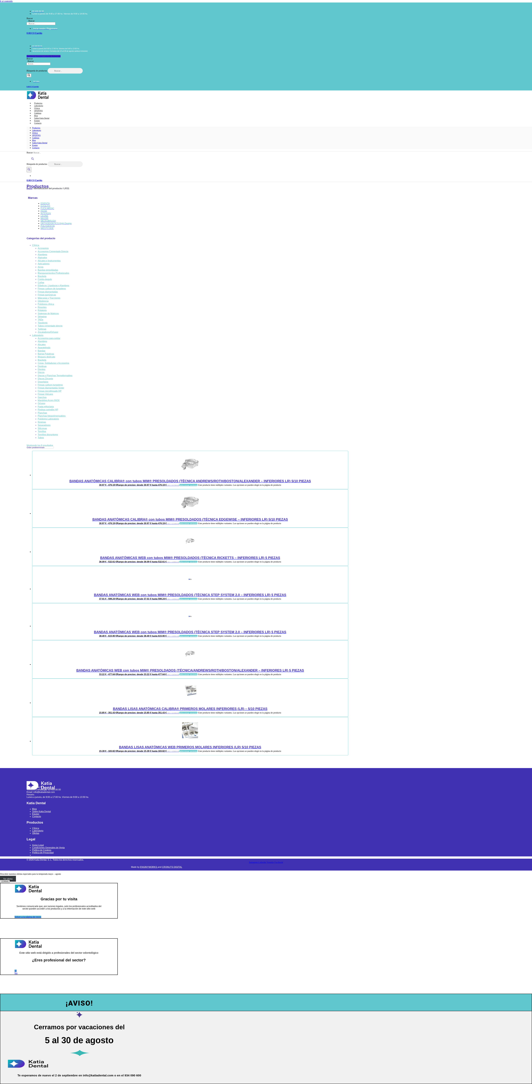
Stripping (42, 316)
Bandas (41, 351)
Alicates (42, 344)
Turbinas (42, 329)
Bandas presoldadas (48, 270)
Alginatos (42, 257)
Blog (34, 140)
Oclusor (41, 403)
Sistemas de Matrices (48, 313)
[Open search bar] (32, 160)
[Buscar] (29, 75)
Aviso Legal (38, 845)
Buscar (30, 18)
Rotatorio (42, 310)
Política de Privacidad (43, 852)
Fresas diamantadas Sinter (51, 388)
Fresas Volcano (45, 394)
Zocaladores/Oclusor (48, 332)
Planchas (42, 413)
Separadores (44, 425)
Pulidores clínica (46, 304)
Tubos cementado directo (50, 326)
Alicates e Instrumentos (49, 261)
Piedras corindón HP (48, 409)
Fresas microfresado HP (50, 391)
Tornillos (42, 431)
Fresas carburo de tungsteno (52, 288)
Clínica (35, 133)
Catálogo (35, 138)
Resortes (42, 307)
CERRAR (5, 881)
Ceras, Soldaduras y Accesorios (53, 363)
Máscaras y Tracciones (49, 298)
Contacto (37, 123)
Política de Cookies (41, 850)
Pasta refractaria (46, 406)
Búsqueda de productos (37, 71)
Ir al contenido (6, 1)
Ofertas (35, 833)
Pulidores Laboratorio (48, 419)
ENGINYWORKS (149, 867)
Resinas (42, 422)
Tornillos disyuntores (48, 434)
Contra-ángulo (45, 279)
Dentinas (42, 366)
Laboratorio (36, 130)
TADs (40, 319)
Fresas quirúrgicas (47, 295)
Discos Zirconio (45, 378)
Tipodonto (43, 323)
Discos (41, 372)
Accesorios (43, 248)
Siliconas (42, 428)
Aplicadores (43, 264)
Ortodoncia (43, 301)
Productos (36, 128)
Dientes (41, 369)
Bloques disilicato (46, 357)
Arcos (40, 267)
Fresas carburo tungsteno (50, 385)
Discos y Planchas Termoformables (55, 375)
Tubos (41, 437)
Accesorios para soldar (49, 338)
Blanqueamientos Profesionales (53, 273)
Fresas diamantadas (48, 292)
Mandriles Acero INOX (49, 400)
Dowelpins (43, 382)
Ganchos (42, 397)
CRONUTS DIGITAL (172, 867)
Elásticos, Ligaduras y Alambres (53, 285)
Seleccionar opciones (188, 485)
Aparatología (44, 347)
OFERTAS (36, 135)
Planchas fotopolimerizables (52, 416)
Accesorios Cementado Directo (53, 251)
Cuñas (41, 282)
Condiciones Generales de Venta (48, 847)
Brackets (42, 276)
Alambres (42, 254)
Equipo (35, 145)
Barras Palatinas (46, 354)
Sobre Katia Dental (39, 143)
